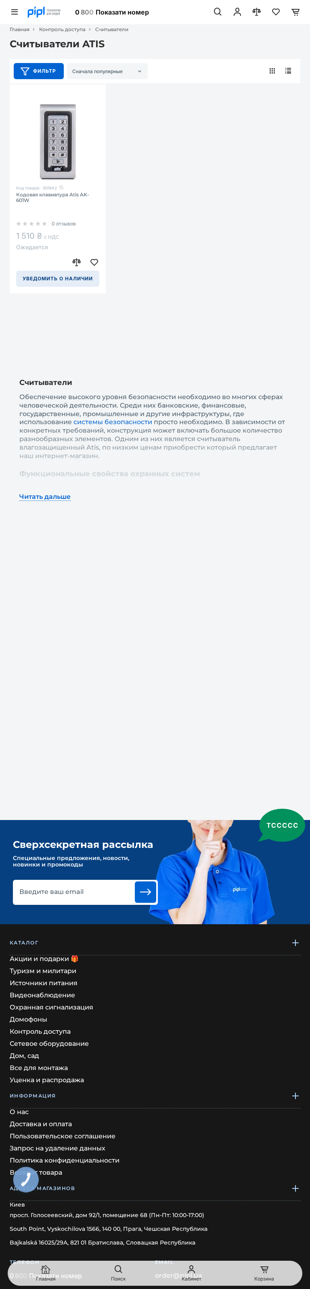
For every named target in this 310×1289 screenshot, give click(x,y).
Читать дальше (45, 496)
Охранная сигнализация (51, 1007)
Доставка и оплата (41, 1124)
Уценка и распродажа (47, 1080)
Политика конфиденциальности (64, 1160)
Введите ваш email (51, 892)
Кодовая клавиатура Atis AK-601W (52, 197)
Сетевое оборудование (49, 1043)
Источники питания (44, 983)
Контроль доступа (62, 29)
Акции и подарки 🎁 (44, 959)
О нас (19, 1112)
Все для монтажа (39, 1068)
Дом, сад (24, 1056)
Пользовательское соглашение (62, 1136)
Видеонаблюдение (42, 995)
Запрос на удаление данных (57, 1148)
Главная (19, 29)
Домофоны (28, 1019)
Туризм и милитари (43, 971)
